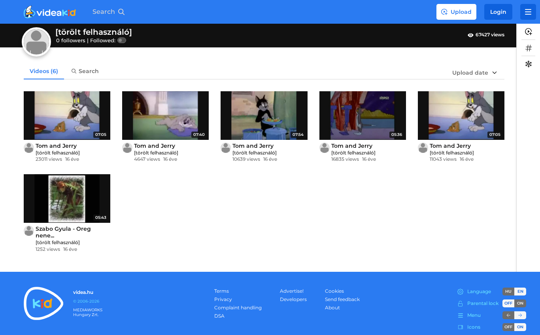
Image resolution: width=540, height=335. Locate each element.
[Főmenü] (528, 12)
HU (508, 291)
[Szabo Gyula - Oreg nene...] (67, 198)
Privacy (223, 299)
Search (89, 71)
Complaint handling (238, 308)
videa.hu (83, 292)
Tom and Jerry (56, 145)
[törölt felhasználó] (58, 153)
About (332, 308)
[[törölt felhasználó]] (29, 148)
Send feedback (342, 299)
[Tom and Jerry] (67, 115)
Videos (44, 71)
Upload (461, 11)
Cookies (334, 291)
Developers (293, 299)
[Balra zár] (508, 315)
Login (498, 11)
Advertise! (292, 291)
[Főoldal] (50, 12)
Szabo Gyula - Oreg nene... (63, 232)
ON (520, 303)
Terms (221, 291)
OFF (508, 326)
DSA (219, 316)
